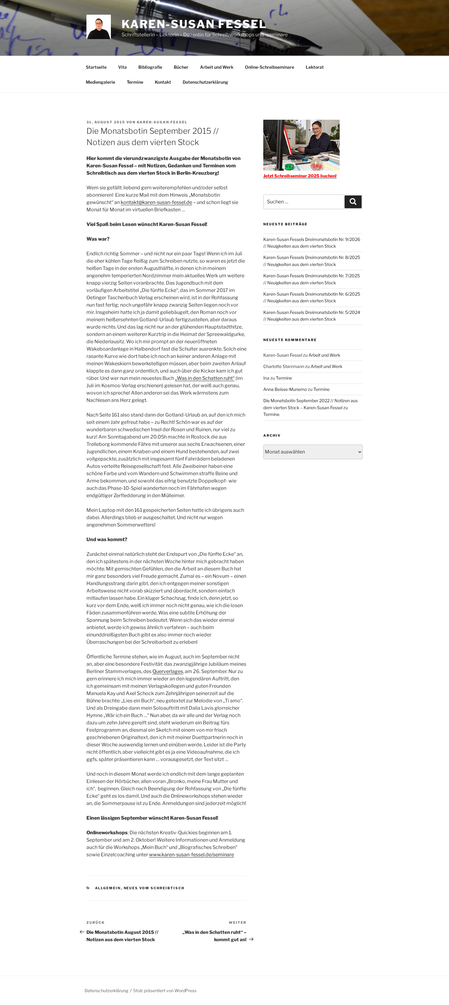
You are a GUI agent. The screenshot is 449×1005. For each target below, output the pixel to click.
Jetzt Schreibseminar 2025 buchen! (300, 175)
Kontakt (163, 82)
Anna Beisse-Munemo (285, 389)
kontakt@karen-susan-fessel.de (156, 202)
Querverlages (167, 671)
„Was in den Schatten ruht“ (205, 378)
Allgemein (108, 888)
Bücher (181, 67)
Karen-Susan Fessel (194, 24)
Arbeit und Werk (216, 67)
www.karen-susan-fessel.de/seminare (191, 855)
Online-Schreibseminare (269, 67)
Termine (135, 82)
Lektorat (315, 67)
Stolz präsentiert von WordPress (164, 990)
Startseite (96, 67)
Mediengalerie (100, 82)
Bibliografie (150, 67)
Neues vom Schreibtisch (154, 888)
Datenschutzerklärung (205, 82)
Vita (122, 67)
